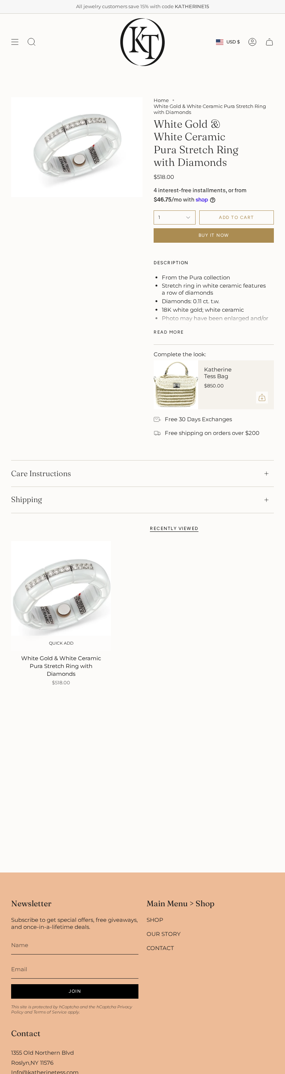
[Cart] (269, 42)
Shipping (26, 499)
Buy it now (214, 235)
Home (161, 100)
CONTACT (160, 948)
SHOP (155, 919)
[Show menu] (14, 42)
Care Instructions (41, 473)
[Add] (262, 397)
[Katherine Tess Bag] (176, 384)
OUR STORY (164, 933)
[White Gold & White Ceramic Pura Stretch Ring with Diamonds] (61, 596)
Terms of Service (50, 1012)
